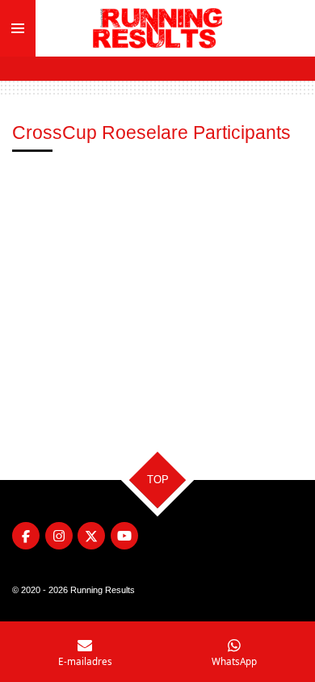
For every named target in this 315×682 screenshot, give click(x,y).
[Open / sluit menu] (18, 28)
